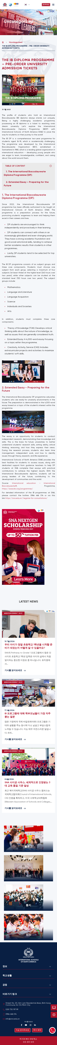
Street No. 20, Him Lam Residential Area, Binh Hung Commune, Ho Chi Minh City (28, 1004)
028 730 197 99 (12, 1010)
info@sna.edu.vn (13, 1019)
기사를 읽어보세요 (13, 670)
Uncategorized (15, 42)
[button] (27, 5)
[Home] (13, 5)
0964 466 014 (11, 1014)
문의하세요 (46, 4)
